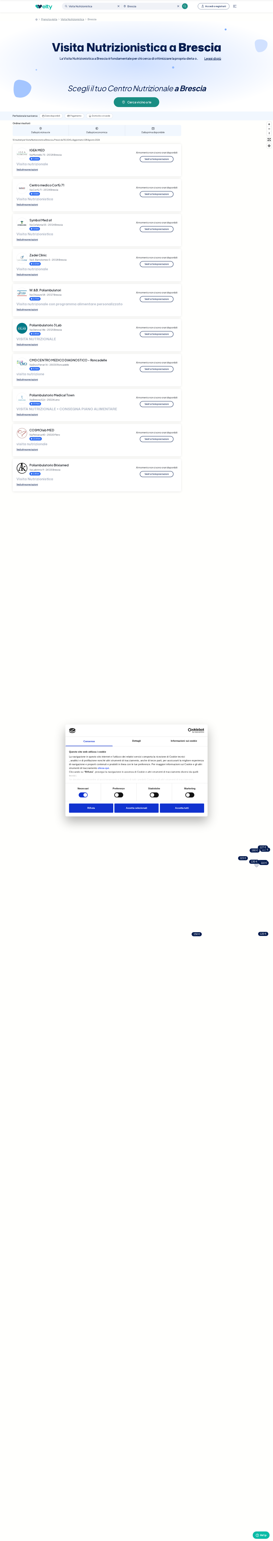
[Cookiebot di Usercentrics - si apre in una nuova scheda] (190, 730)
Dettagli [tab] (136, 741)
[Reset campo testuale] (118, 6)
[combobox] (92, 6)
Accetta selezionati (136, 808)
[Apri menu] (235, 6)
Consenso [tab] (89, 741)
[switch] (118, 795)
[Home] (36, 19)
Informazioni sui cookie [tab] (184, 741)
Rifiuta (91, 808)
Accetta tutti (182, 808)
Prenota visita (49, 19)
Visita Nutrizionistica (72, 19)
